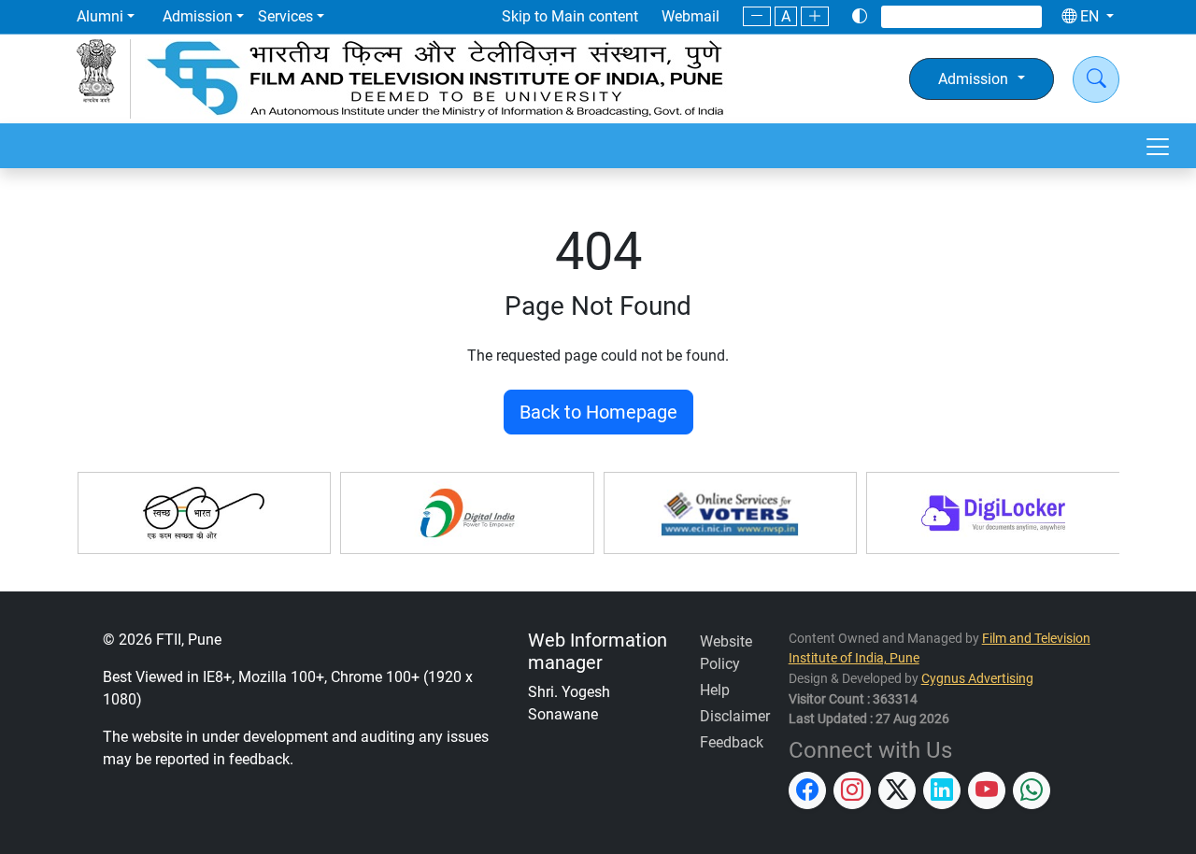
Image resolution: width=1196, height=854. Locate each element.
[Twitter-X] (951, 16)
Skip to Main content (570, 16)
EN (1089, 16)
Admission (198, 16)
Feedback (731, 742)
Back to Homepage (598, 412)
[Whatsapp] (1022, 16)
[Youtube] (1000, 16)
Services (285, 16)
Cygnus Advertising (977, 679)
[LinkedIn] (975, 16)
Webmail (690, 16)
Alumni (100, 16)
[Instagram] (927, 16)
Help (715, 690)
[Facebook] (902, 16)
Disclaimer (735, 716)
